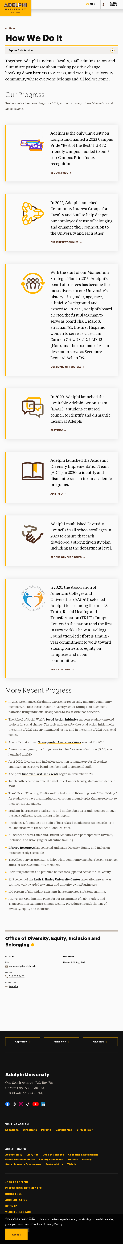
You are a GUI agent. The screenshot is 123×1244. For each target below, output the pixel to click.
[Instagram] (21, 1104)
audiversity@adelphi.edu (22, 966)
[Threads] (14, 1104)
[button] (92, 4)
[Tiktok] (28, 1104)
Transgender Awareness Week (59, 742)
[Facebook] (7, 1104)
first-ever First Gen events (40, 774)
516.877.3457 (17, 976)
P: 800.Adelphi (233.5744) (24, 1093)
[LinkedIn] (43, 1104)
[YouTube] (36, 1104)
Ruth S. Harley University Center (57, 879)
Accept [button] (16, 1235)
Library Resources (21, 847)
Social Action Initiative (61, 719)
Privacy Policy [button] (53, 1224)
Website (13, 986)
